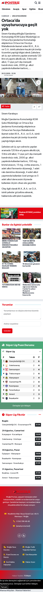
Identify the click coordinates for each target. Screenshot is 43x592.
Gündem (6, 9)
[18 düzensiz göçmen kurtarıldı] (32, 257)
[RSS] (24, 536)
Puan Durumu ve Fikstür (11, 556)
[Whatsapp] (19, 536)
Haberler (5, 16)
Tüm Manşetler (31, 554)
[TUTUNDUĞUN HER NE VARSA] (11, 278)
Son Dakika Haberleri (9, 563)
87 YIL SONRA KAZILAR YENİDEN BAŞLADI (9, 266)
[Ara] (36, 3)
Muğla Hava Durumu (10, 548)
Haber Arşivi (30, 562)
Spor (24, 9)
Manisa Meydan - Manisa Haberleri (15, 590)
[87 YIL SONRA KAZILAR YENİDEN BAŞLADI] (11, 257)
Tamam (4, 587)
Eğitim (32, 9)
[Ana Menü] (39, 3)
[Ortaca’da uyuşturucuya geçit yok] (21, 91)
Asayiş (16, 9)
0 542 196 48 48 (23, 521)
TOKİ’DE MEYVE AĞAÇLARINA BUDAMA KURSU (29, 243)
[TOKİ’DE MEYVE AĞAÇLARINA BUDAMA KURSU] (32, 234)
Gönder (7, 331)
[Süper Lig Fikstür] (40, 415)
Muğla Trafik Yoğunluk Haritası (29, 548)
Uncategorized (19, 16)
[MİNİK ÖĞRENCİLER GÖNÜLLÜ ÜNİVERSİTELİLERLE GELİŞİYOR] (11, 234)
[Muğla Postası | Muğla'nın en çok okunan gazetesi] (10, 3)
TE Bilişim (27, 576)
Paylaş (7, 106)
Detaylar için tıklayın (21, 406)
